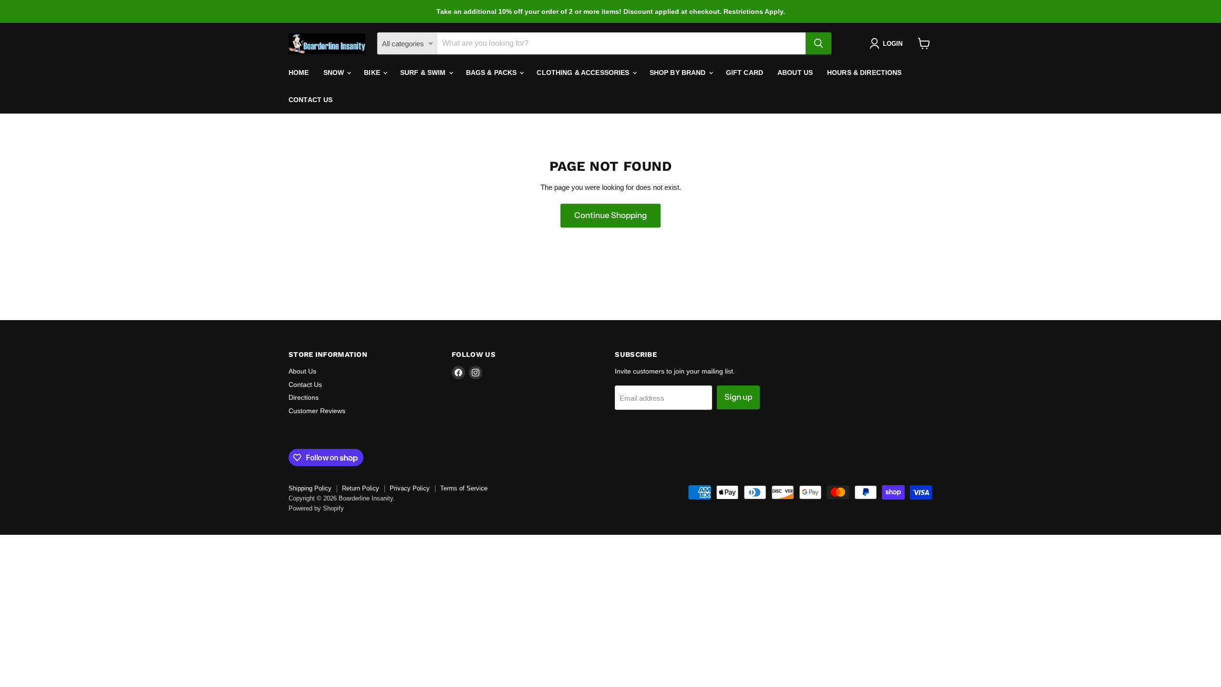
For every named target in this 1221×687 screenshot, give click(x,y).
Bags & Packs (492, 72)
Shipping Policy (310, 488)
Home (299, 72)
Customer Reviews (317, 411)
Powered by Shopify (316, 508)
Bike (373, 72)
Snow (334, 72)
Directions (304, 397)
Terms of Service (463, 488)
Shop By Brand (679, 72)
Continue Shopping (610, 215)
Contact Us (310, 100)
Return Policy (360, 488)
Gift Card (744, 72)
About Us (795, 72)
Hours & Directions (864, 72)
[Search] (818, 43)
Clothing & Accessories (584, 72)
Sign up (738, 397)
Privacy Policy (410, 488)
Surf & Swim (424, 72)
